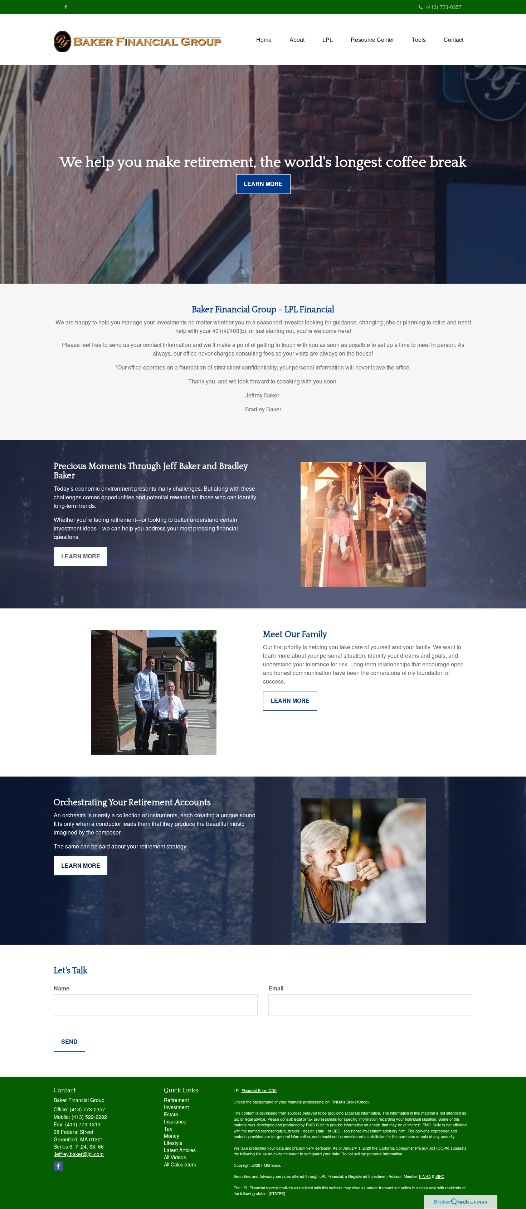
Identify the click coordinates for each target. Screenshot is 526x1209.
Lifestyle (173, 1142)
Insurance (175, 1121)
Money (171, 1135)
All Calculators (180, 1164)
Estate (171, 1114)
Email (275, 988)
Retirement (176, 1099)
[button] (297, 40)
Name (61, 988)
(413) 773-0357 (444, 6)
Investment (176, 1107)
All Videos (175, 1157)
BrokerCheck (358, 1102)
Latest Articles (180, 1150)
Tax (168, 1128)
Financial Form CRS (259, 1090)
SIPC (439, 1176)
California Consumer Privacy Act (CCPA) (414, 1148)
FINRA (425, 1176)
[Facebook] (65, 6)
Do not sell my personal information (371, 1153)
